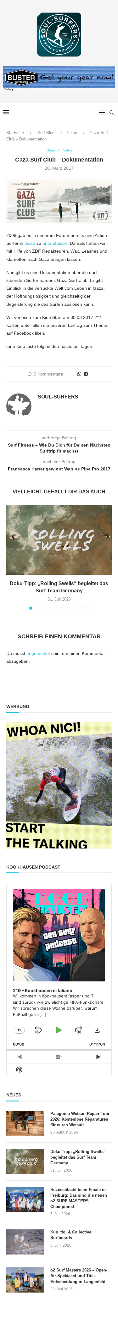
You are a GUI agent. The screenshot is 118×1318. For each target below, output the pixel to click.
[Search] (112, 112)
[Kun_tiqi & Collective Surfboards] (25, 1242)
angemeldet (38, 653)
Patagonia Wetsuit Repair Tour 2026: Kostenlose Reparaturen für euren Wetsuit (80, 1119)
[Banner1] (59, 785)
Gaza (31, 243)
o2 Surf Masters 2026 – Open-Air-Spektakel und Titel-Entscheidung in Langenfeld (78, 1276)
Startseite (15, 132)
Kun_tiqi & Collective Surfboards (70, 1235)
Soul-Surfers (58, 396)
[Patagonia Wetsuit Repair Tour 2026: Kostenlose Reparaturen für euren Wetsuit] (25, 1123)
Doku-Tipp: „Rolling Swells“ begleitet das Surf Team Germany (78, 1157)
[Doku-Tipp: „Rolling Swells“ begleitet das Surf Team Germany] (59, 540)
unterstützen (54, 243)
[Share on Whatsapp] (79, 373)
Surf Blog (45, 132)
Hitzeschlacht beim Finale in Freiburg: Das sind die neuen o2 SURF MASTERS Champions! (78, 1198)
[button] (11, 557)
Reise (72, 132)
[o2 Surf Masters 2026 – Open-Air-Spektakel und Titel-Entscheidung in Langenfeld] (25, 1280)
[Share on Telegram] (86, 373)
